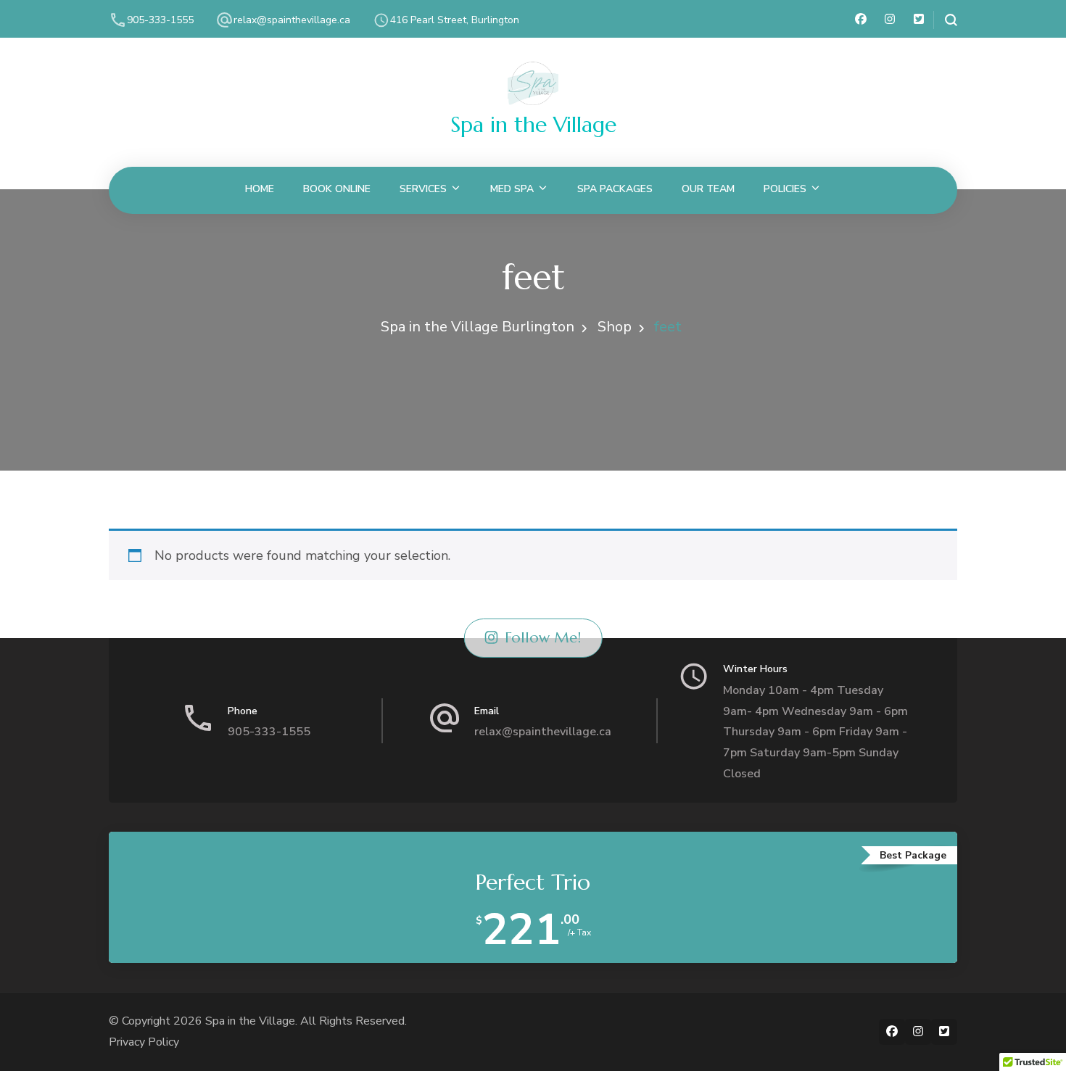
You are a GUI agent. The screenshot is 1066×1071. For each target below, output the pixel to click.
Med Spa (512, 189)
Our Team (708, 189)
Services (423, 189)
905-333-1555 (160, 20)
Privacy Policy (144, 1042)
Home (259, 189)
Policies (785, 189)
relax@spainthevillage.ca (292, 20)
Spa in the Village (533, 124)
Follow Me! (543, 638)
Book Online (337, 189)
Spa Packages (615, 189)
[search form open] (945, 20)
